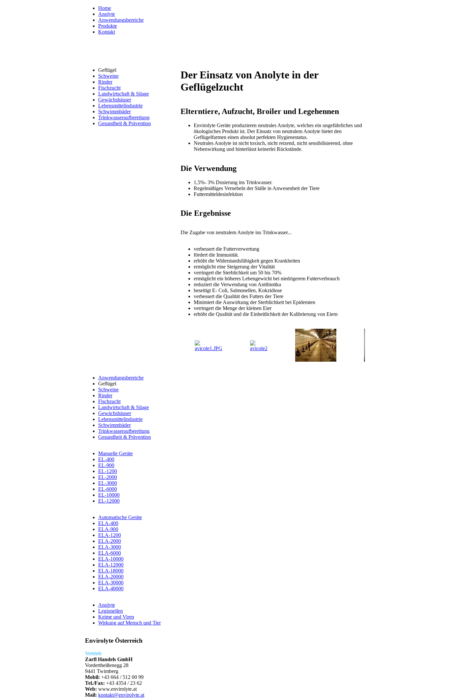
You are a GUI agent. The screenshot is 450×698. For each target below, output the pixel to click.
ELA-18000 (111, 570)
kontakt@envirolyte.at (121, 695)
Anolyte (106, 14)
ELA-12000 (111, 565)
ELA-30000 (111, 582)
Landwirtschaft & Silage (123, 94)
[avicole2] (258, 348)
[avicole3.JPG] (315, 360)
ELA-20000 (111, 576)
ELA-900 (108, 529)
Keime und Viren (116, 617)
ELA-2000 (109, 541)
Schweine (108, 76)
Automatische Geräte (120, 517)
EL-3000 (107, 483)
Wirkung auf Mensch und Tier (129, 623)
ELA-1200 (109, 535)
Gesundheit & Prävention (124, 123)
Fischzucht (109, 88)
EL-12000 (109, 501)
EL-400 (106, 459)
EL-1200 (107, 471)
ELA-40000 (111, 588)
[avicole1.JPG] (208, 348)
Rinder (105, 82)
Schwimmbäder (114, 111)
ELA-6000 (109, 553)
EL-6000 (107, 489)
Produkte (107, 26)
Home (104, 8)
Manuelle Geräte (115, 453)
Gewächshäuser (114, 99)
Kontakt (106, 32)
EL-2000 (107, 477)
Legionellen (110, 611)
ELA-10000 (111, 559)
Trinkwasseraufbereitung (124, 117)
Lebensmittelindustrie (120, 105)
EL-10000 (109, 495)
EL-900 (106, 465)
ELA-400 (108, 523)
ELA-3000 (109, 547)
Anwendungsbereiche (121, 20)
